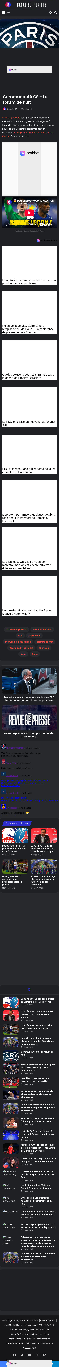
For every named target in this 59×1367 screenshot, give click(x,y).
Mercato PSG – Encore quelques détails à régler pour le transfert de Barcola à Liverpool (38, 1147)
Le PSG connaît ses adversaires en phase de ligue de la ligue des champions (38, 1107)
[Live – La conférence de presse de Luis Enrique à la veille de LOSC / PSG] (11, 1175)
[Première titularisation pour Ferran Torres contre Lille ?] (11, 1082)
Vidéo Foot (49, 1325)
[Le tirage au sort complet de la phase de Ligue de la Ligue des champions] (11, 1095)
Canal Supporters (11, 117)
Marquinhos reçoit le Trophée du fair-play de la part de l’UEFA (38, 1120)
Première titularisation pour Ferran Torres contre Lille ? (35, 1080)
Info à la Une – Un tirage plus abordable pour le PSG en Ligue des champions (43, 880)
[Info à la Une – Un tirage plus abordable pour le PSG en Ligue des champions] (44, 866)
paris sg (44, 647)
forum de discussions (19, 641)
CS (21, 635)
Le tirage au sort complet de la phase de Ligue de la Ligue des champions (37, 1094)
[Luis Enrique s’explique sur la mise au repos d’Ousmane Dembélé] (11, 1162)
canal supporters (17, 629)
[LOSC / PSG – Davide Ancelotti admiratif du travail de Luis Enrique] (44, 835)
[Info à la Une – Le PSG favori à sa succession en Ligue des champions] (11, 1257)
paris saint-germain (22, 647)
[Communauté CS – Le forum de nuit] (11, 1055)
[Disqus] (29, 779)
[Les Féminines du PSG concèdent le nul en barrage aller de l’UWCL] (11, 1215)
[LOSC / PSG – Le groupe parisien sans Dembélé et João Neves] (15, 835)
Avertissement (29, 1348)
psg (24, 654)
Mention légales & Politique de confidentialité (29, 1339)
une (35, 654)
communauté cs (43, 629)
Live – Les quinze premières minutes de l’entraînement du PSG (36, 1200)
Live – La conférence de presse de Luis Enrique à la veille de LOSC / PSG (38, 1174)
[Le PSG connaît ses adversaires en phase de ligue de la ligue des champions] (11, 1108)
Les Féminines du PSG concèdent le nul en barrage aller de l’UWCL (38, 1213)
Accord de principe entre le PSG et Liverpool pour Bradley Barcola (38, 1226)
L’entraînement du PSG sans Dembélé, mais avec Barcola (36, 1187)
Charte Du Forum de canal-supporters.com (29, 1334)
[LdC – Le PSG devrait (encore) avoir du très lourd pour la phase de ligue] (11, 1135)
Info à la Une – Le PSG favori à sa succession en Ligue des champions (38, 1256)
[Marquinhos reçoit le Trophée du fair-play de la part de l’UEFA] (11, 1122)
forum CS (35, 635)
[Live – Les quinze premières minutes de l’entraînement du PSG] (11, 1201)
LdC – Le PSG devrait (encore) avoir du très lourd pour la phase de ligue (38, 1134)
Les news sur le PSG (33, 1325)
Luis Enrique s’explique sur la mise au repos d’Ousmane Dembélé (38, 1160)
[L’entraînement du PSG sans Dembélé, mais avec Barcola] (11, 1189)
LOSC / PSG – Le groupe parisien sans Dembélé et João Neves (14, 848)
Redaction (11, 109)
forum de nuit (45, 641)
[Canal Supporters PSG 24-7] (29, 4)
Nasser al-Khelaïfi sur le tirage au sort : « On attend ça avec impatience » (38, 1067)
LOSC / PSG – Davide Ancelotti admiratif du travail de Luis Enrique (42, 848)
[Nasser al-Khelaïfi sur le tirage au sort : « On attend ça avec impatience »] (11, 1068)
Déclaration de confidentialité (39, 1343)
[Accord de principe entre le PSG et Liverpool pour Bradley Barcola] (11, 1228)
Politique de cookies (15, 1343)
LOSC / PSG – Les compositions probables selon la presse (12, 880)
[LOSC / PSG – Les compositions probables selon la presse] (15, 866)
